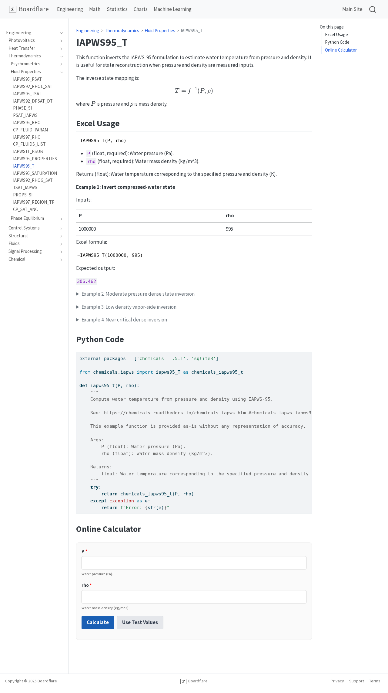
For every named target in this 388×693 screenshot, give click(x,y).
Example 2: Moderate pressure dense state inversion (138, 293)
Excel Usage (336, 34)
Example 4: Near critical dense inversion (124, 319)
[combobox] (373, 9)
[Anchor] (125, 122)
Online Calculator (341, 50)
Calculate (98, 622)
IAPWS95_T (192, 30)
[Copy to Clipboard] (308, 354)
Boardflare (197, 681)
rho (87, 585)
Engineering (87, 30)
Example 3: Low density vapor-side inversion (129, 307)
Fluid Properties (160, 30)
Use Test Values (140, 622)
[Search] (372, 9)
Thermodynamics (122, 30)
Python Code (337, 42)
